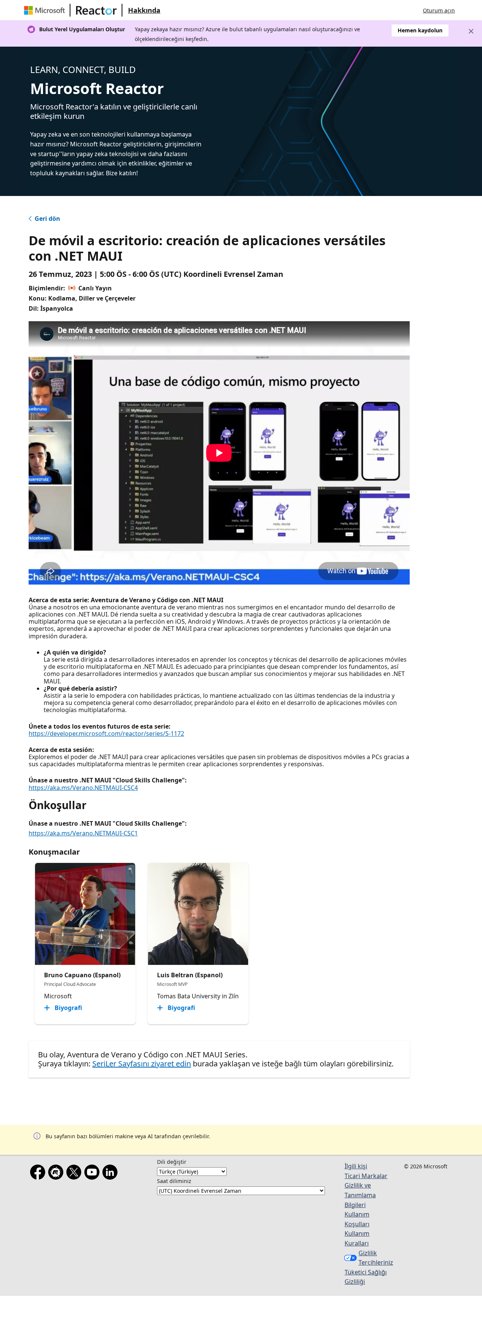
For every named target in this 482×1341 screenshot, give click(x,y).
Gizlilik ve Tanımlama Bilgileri (360, 1195)
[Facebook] (39, 1174)
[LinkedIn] (111, 1174)
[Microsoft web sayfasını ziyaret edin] (46, 10)
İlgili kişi (356, 1166)
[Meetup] (57, 1174)
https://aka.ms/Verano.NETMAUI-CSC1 (83, 833)
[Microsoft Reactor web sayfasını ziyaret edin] (96, 10)
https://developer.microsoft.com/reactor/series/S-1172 (106, 733)
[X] (75, 1174)
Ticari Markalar (366, 1176)
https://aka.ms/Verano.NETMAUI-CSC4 (83, 788)
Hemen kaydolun (420, 30)
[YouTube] (93, 1174)
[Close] (471, 31)
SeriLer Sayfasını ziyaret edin (141, 1064)
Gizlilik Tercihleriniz (375, 1258)
